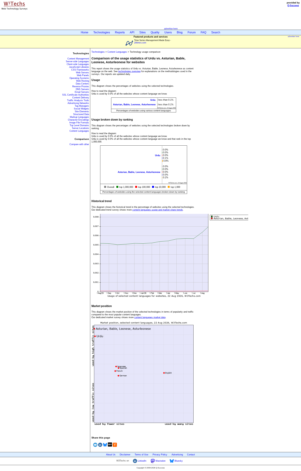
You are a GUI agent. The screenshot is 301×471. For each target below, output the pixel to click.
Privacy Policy (160, 454)
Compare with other (79, 144)
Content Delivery (80, 97)
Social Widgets (81, 108)
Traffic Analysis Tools (78, 100)
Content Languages (79, 131)
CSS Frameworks (80, 69)
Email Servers (82, 92)
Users (168, 32)
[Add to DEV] (109, 447)
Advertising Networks (78, 103)
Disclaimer (125, 454)
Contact (191, 454)
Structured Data (81, 114)
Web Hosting (82, 81)
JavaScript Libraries (79, 67)
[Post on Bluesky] (105, 447)
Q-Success (293, 5)
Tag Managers (82, 106)
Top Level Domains (79, 125)
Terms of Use (141, 454)
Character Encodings (78, 119)
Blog (180, 32)
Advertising (177, 454)
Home (84, 32)
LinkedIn (141, 461)
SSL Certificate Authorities (75, 94)
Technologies (101, 32)
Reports (120, 32)
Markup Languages (79, 117)
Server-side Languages (77, 61)
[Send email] (95, 447)
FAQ (203, 32)
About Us (110, 454)
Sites (142, 32)
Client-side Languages (78, 64)
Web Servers (82, 72)
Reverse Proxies (80, 86)
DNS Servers (82, 89)
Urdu (153, 100)
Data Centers (82, 83)
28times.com (140, 43)
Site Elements (82, 111)
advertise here (171, 28)
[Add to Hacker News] (114, 447)
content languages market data (149, 317)
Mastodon (160, 461)
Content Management (78, 58)
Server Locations (80, 128)
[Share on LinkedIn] (100, 447)
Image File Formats (79, 122)
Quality (155, 32)
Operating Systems (79, 78)
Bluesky (178, 461)
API (132, 32)
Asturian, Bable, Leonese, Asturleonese (134, 104)
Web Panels (83, 75)
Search (215, 32)
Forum (192, 32)
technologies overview (129, 71)
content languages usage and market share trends (157, 209)
